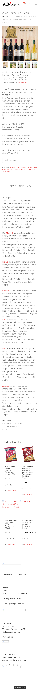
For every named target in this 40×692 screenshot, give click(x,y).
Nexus (5, 262)
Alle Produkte (15, 167)
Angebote (25, 167)
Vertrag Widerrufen (11, 598)
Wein (26, 13)
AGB (23, 629)
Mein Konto (7, 593)
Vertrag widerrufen (20, 687)
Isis (3, 348)
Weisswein (6, 171)
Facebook (22, 574)
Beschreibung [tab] (20, 186)
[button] (36, 4)
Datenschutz (8, 626)
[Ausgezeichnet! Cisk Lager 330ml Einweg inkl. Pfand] (10, 508)
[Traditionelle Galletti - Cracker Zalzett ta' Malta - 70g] (10, 454)
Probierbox (19, 169)
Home (5, 587)
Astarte (5, 386)
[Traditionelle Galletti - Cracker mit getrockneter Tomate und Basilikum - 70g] (28, 454)
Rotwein (6, 16)
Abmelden (22, 593)
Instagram (7, 574)
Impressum (7, 623)
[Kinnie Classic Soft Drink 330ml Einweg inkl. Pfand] (28, 508)
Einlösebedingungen (11, 632)
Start (5, 13)
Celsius (5, 290)
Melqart (9, 233)
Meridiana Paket (8, 169)
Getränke (16, 13)
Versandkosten (22, 83)
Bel (3, 319)
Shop (4, 590)
